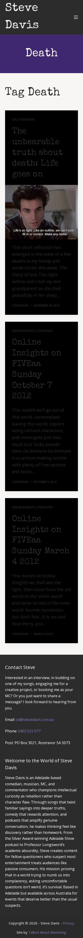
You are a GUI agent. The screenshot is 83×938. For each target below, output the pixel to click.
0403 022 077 (29, 731)
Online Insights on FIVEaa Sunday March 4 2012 (40, 541)
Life (14, 119)
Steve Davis (26, 119)
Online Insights (23, 331)
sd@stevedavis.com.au (35, 719)
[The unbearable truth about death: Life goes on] (41, 212)
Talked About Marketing (47, 932)
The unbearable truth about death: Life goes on (37, 153)
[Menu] (76, 17)
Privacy (68, 923)
